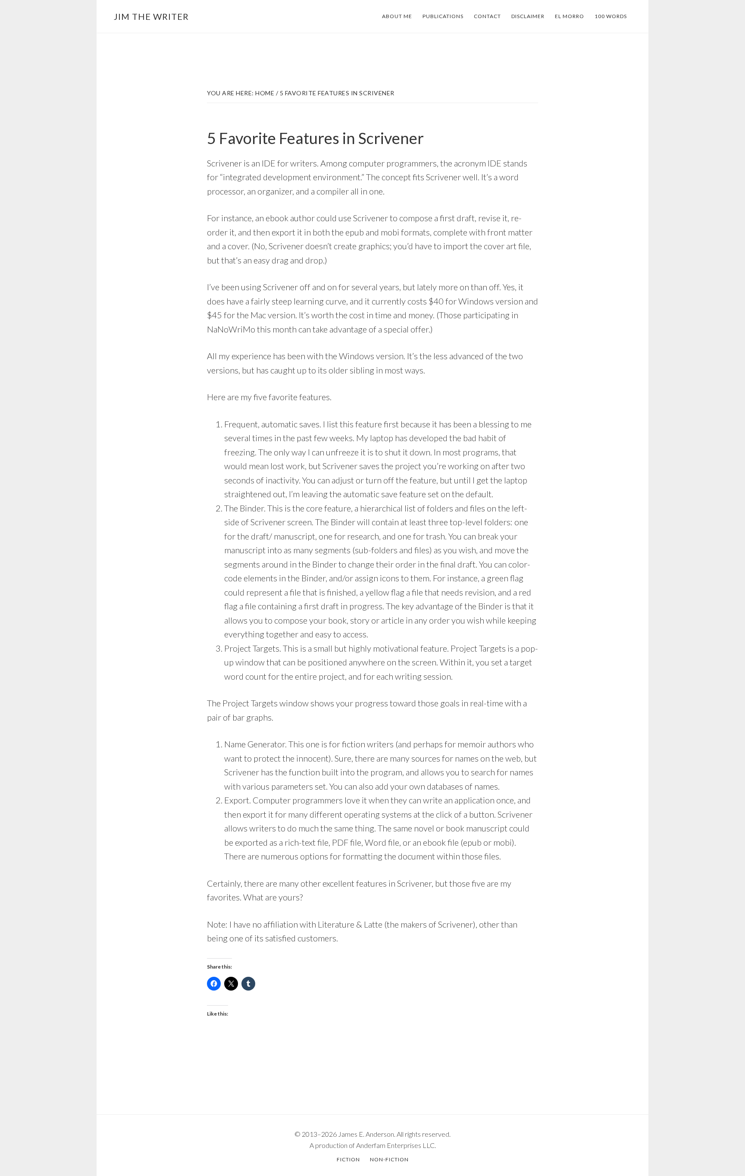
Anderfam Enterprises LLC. (396, 1145)
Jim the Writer (151, 16)
